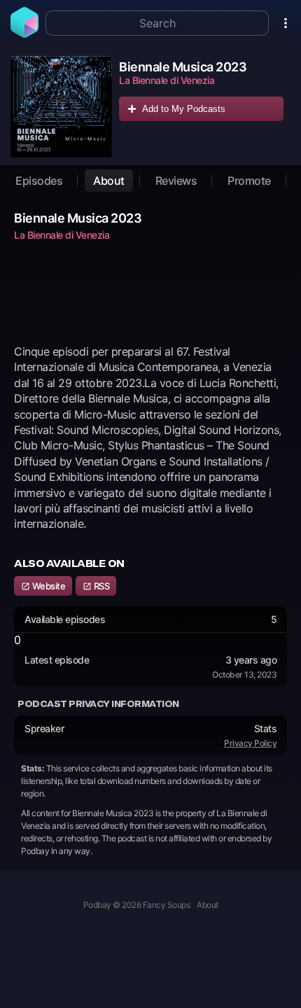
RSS (100, 586)
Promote (249, 181)
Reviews (176, 181)
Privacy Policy (250, 743)
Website (47, 586)
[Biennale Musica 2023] (61, 107)
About (109, 181)
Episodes (38, 181)
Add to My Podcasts (183, 109)
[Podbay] (24, 34)
